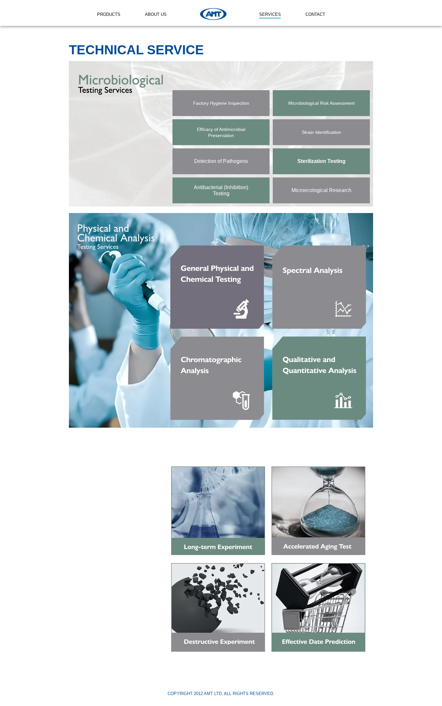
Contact (315, 14)
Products (108, 14)
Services (270, 14)
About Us (156, 14)
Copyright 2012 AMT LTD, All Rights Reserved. (221, 693)
